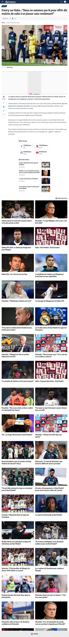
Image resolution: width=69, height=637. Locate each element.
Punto (3, 22)
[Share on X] (12, 18)
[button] (3, 2)
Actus (4, 6)
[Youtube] (42, 153)
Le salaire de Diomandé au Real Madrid (28, 178)
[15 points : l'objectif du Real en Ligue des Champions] (46, 165)
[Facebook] (26, 146)
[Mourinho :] (46, 173)
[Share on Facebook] (10, 18)
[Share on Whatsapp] (4, 111)
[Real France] (11, 2)
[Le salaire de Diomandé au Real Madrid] (46, 181)
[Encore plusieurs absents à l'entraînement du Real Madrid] (46, 189)
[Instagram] (26, 153)
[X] (42, 146)
